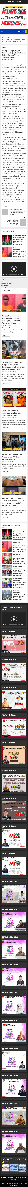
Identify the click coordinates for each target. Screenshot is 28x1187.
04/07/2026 (11, 508)
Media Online (14, 16)
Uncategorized (20, 237)
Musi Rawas (18, 1178)
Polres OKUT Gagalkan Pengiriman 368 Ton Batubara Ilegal (12, 456)
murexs (5, 60)
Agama (15, 554)
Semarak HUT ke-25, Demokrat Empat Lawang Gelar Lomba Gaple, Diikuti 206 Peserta (19, 598)
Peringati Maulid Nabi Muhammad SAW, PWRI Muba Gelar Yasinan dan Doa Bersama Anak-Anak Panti (19, 562)
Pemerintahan (16, 235)
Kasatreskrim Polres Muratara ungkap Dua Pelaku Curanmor (11, 412)
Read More (5, 335)
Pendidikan (23, 235)
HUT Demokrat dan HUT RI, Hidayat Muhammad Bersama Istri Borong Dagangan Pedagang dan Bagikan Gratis (19, 587)
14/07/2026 (11, 461)
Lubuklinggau (10, 1178)
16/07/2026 (11, 417)
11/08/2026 (11, 371)
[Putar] (3, 274)
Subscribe (26, 31)
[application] (14, 269)
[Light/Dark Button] (19, 31)
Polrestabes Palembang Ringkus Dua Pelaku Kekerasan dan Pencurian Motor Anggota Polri (13, 365)
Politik (14, 590)
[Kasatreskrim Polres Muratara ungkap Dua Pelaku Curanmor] (14, 397)
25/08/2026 (11, 325)
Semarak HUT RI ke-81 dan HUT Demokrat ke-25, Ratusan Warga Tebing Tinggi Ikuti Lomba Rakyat (19, 574)
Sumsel (24, 1178)
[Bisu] (22, 274)
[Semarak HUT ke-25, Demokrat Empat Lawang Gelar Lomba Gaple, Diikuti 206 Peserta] (7, 595)
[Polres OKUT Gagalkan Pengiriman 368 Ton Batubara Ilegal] (14, 441)
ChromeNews (23, 1183)
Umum (4, 47)
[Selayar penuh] (24, 274)
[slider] (13, 274)
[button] (2, 31)
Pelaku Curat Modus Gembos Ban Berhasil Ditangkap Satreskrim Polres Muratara (19, 255)
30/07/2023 (12, 60)
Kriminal (15, 247)
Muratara (3, 1178)
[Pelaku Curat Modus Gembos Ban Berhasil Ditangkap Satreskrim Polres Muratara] (7, 252)
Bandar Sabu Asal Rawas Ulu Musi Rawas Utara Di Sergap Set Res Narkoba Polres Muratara (13, 502)
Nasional (13, 1180)
